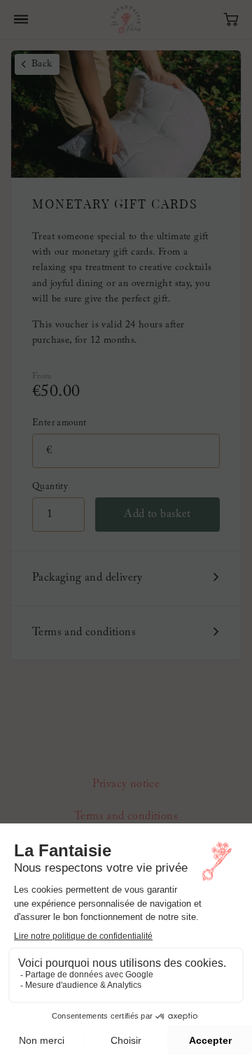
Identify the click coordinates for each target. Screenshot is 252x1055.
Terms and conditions (84, 632)
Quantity (50, 486)
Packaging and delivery (87, 577)
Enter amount (59, 422)
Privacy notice (126, 784)
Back (41, 64)
